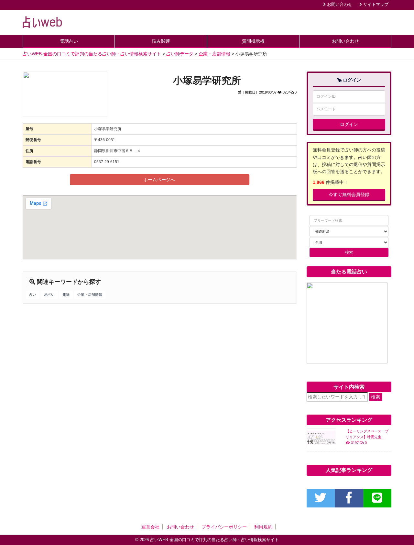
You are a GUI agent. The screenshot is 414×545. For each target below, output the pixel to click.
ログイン (349, 124)
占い (32, 294)
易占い (49, 294)
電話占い (69, 41)
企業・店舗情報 (89, 294)
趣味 (66, 294)
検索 (375, 396)
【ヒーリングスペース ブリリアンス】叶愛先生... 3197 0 (367, 437)
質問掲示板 (253, 41)
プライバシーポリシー (224, 526)
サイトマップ (375, 4)
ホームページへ (159, 179)
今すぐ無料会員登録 (349, 194)
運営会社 (150, 526)
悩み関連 (161, 41)
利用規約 (263, 526)
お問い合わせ (339, 4)
